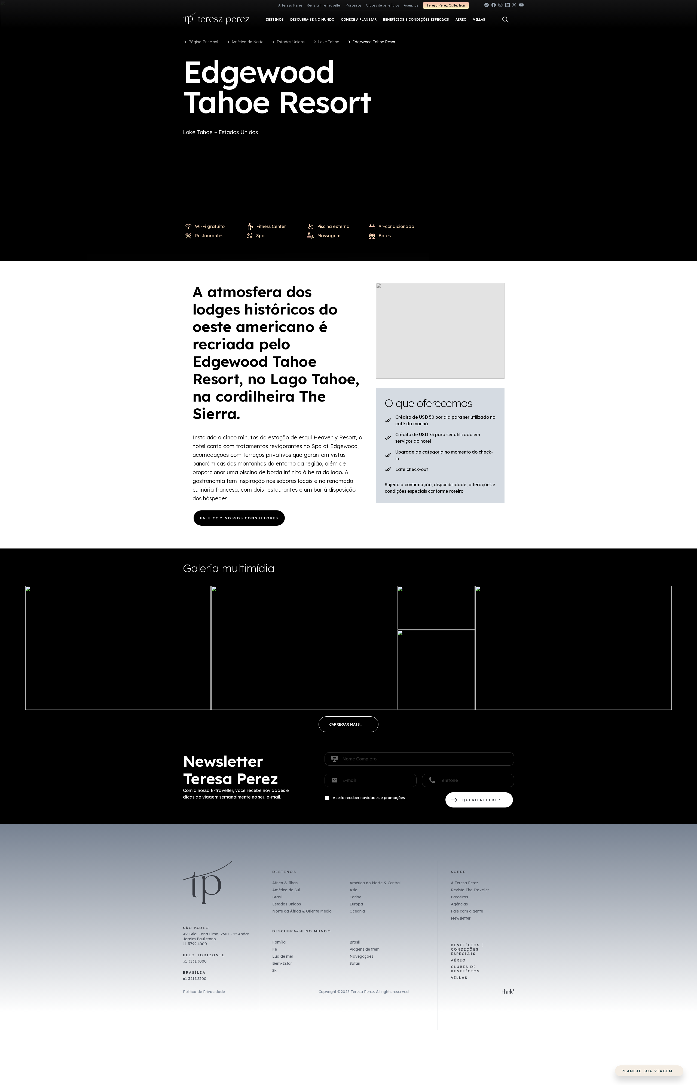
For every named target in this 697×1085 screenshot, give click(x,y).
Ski (274, 970)
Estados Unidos (291, 41)
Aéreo (458, 960)
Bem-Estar (282, 963)
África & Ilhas (285, 882)
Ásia (353, 889)
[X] (514, 6)
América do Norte (247, 41)
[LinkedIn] (507, 6)
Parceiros (353, 5)
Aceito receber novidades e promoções (369, 797)
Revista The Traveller (324, 5)
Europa (356, 904)
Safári (355, 963)
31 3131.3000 (195, 961)
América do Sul (286, 889)
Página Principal (203, 41)
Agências (411, 5)
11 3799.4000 (195, 943)
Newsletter (460, 918)
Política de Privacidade (204, 991)
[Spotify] (486, 6)
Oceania (357, 911)
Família (279, 942)
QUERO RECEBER (479, 800)
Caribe (355, 897)
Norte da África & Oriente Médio (302, 911)
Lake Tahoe (328, 41)
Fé (274, 949)
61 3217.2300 (194, 978)
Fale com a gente (467, 911)
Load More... (348, 724)
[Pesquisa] (505, 19)
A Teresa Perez (290, 5)
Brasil (277, 897)
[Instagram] (500, 6)
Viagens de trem (365, 949)
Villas (459, 977)
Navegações (361, 956)
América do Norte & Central (375, 882)
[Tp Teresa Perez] (216, 20)
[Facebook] (493, 6)
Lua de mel (282, 956)
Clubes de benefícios (382, 5)
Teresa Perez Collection (446, 5)
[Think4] (508, 992)
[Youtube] (521, 6)
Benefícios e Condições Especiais (467, 949)
